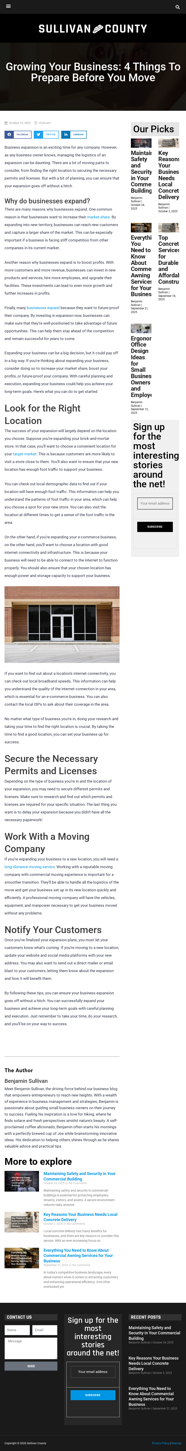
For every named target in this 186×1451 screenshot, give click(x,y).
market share (98, 217)
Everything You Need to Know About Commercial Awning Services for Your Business (78, 1255)
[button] (8, 6)
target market (25, 454)
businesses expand (43, 307)
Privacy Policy (160, 1443)
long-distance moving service (30, 867)
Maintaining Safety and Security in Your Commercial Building (146, 172)
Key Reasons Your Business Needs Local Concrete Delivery (170, 175)
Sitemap (176, 1443)
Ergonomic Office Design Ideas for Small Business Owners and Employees (145, 367)
